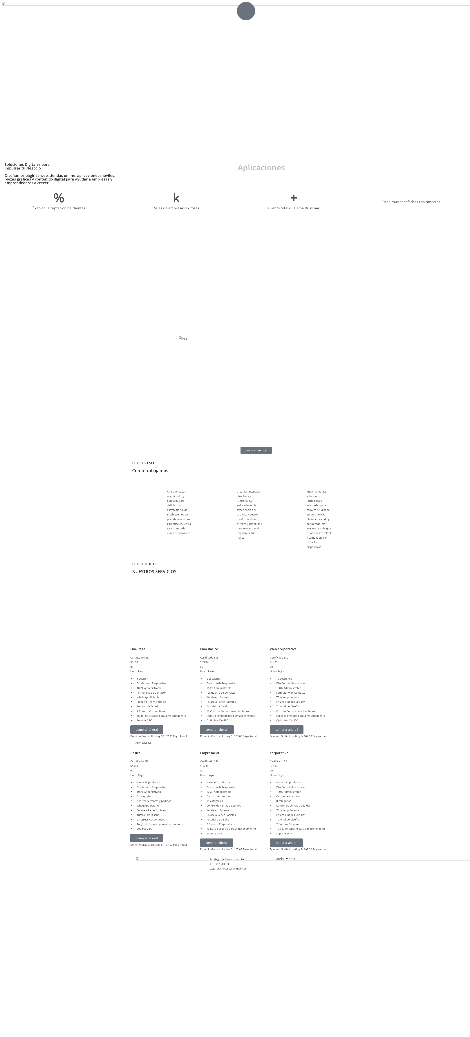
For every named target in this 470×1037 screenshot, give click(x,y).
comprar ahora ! (217, 730)
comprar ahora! (147, 730)
